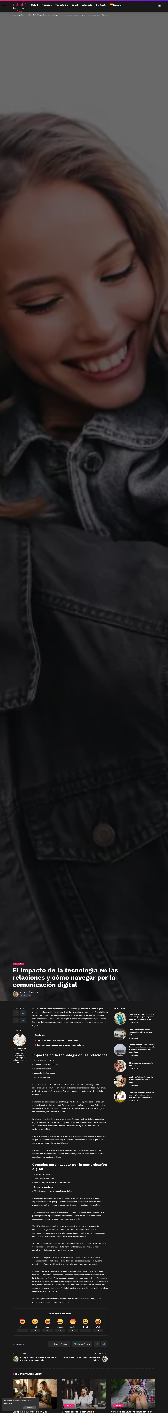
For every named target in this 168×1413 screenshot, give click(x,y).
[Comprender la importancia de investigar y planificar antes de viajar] (84, 1394)
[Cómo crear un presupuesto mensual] (120, 1066)
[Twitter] (24, 995)
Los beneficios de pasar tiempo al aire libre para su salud (140, 1032)
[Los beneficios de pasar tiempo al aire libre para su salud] (120, 1034)
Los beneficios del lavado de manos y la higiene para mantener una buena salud (141, 1094)
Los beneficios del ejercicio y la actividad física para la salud (141, 1079)
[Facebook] (21, 995)
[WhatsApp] (27, 995)
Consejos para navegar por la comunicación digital (60, 1045)
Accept (30, 1408)
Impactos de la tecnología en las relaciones (57, 1040)
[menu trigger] (6, 6)
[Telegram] (30, 995)
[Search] (164, 6)
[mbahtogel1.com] (19, 6)
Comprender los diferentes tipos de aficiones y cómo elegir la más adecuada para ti (19, 1055)
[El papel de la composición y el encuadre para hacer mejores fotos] (35, 1394)
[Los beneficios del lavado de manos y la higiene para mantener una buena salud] (120, 1096)
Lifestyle (18, 964)
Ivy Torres (23, 992)
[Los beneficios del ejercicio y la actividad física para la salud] (120, 1081)
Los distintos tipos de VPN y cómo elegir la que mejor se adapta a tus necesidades (141, 1016)
